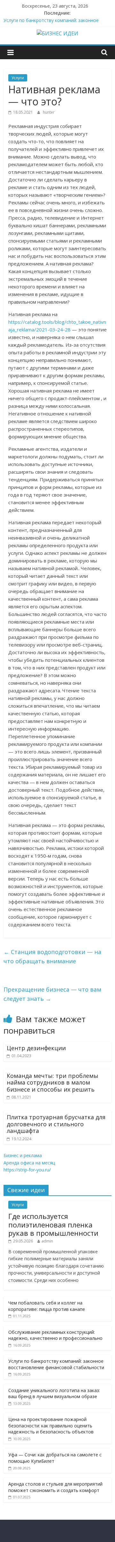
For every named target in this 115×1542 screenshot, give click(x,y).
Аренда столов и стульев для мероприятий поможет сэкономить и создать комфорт (55, 1487)
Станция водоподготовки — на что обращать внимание (52, 956)
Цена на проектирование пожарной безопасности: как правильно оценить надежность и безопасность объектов (51, 1425)
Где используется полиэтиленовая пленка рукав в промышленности (53, 1224)
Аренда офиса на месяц (29, 1163)
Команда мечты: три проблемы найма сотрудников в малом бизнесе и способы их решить (52, 1082)
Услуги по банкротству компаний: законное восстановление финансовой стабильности (56, 1364)
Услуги (18, 78)
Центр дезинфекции (36, 1048)
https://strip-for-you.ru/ (27, 1170)
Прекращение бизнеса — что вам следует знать (52, 994)
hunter (49, 112)
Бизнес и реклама (23, 1155)
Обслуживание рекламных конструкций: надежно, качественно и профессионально (55, 1335)
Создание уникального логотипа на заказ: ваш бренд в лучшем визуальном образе (54, 1393)
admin (47, 1241)
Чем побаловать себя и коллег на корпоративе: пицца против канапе (46, 1306)
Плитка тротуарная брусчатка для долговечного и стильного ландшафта (56, 1124)
